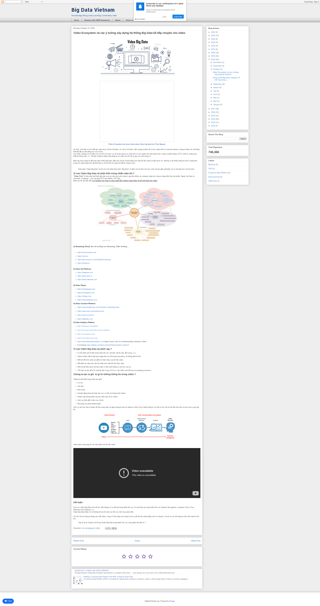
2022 (213, 46)
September (217, 84)
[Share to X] (111, 528)
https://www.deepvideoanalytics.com (91, 341)
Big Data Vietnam (93, 9)
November (217, 66)
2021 (213, 49)
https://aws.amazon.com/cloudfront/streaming (94, 260)
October (216, 69)
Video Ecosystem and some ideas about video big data (129, 144)
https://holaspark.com (86, 293)
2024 (213, 39)
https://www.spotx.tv (85, 276)
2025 (213, 35)
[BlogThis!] (108, 528)
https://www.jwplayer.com (87, 300)
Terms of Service (133, 20)
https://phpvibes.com (85, 319)
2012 (213, 126)
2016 (213, 112)
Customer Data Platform (218, 173)
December (217, 62)
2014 (213, 119)
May (215, 98)
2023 (213, 42)
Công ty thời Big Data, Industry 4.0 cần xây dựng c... (226, 79)
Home (76, 20)
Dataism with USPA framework (97, 20)
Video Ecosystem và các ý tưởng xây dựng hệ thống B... (226, 73)
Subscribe (178, 16)
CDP (210, 169)
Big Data (211, 164)
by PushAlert (141, 19)
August (216, 87)
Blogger (172, 601)
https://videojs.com (84, 296)
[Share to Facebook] (113, 528)
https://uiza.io (83, 256)
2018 (213, 59)
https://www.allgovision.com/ (88, 338)
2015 (213, 116)
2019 (213, 56)
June (215, 94)
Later (164, 16)
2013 (213, 122)
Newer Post (78, 541)
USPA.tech (212, 181)
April (215, 101)
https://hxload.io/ (84, 263)
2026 (213, 32)
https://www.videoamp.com (87, 279)
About (117, 20)
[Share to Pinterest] (115, 528)
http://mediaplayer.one (86, 289)
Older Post (195, 541)
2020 (213, 53)
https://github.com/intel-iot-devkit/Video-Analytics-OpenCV (108, 345)
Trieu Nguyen (160, 144)
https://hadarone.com (85, 272)
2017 (213, 109)
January (216, 104)
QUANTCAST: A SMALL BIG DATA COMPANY (92, 571)
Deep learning (214, 177)
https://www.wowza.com (87, 252)
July (215, 91)
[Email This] (106, 528)
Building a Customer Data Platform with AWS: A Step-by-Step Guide (108, 577)
